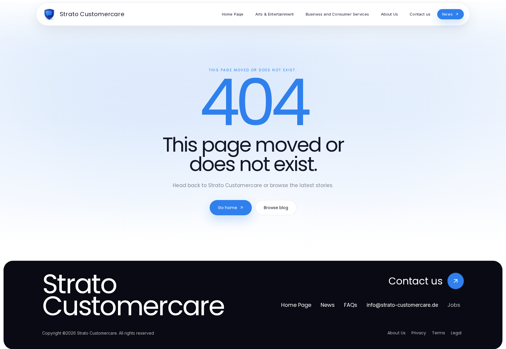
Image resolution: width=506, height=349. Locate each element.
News (328, 305)
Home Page (296, 305)
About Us (396, 333)
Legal (456, 333)
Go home (227, 208)
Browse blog (276, 208)
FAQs (350, 305)
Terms (438, 333)
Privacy (418, 333)
